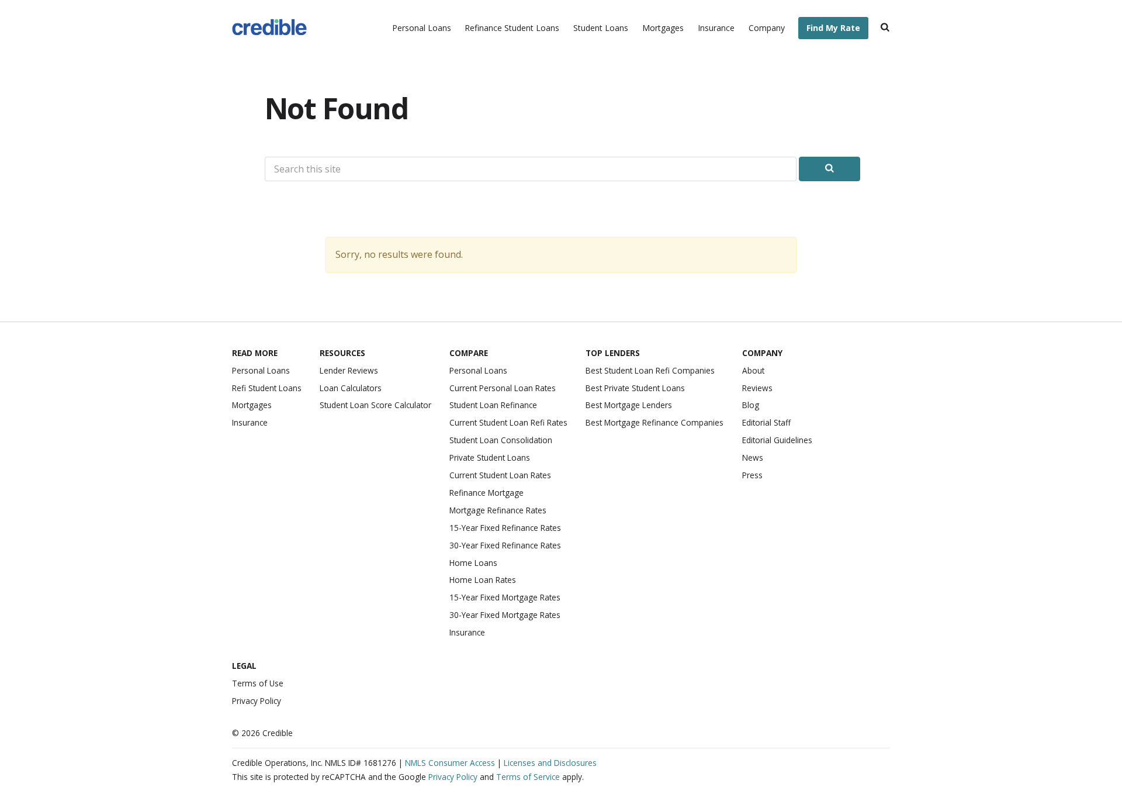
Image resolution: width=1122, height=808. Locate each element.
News (752, 457)
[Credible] (269, 28)
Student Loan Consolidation (500, 440)
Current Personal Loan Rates (502, 387)
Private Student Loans (489, 457)
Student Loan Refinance (493, 404)
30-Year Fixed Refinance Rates (505, 545)
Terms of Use (257, 683)
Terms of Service (528, 776)
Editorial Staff (766, 422)
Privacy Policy (256, 700)
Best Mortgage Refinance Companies (654, 422)
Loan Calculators (351, 387)
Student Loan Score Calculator (375, 404)
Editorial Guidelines (777, 440)
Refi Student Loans (267, 387)
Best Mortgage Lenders (629, 404)
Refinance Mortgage (486, 492)
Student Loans (600, 27)
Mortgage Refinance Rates (497, 510)
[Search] (885, 28)
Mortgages (663, 27)
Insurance (716, 27)
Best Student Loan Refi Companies (650, 370)
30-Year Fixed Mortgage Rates (504, 614)
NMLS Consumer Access (450, 762)
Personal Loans (421, 27)
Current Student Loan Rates (500, 475)
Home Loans (473, 562)
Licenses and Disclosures (550, 762)
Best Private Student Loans (635, 387)
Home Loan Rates (482, 579)
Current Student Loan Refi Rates (508, 422)
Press (752, 475)
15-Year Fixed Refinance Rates (505, 527)
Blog (750, 404)
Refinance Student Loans (512, 27)
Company (767, 27)
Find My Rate (833, 27)
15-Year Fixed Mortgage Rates (504, 597)
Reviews (757, 387)
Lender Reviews (349, 370)
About (753, 370)
